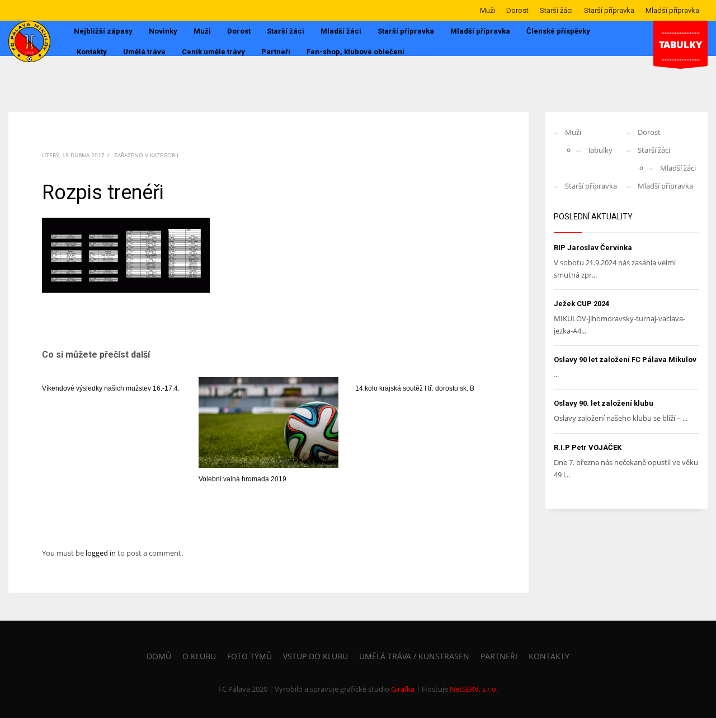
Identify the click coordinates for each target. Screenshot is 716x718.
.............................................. (680, 44)
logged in (101, 553)
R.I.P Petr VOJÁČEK (587, 447)
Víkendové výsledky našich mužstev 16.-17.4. (111, 388)
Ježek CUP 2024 (581, 303)
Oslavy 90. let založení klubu (603, 403)
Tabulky (600, 150)
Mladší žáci (678, 168)
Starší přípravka (609, 10)
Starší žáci (556, 10)
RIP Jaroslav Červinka (593, 247)
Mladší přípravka (672, 10)
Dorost (517, 10)
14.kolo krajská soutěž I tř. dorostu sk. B (414, 388)
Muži (487, 10)
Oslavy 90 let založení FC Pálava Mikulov (625, 359)
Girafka (402, 689)
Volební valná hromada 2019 (242, 479)
